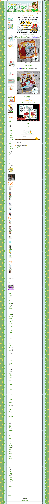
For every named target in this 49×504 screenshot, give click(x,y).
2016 (9, 159)
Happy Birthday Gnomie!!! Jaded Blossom (11, 148)
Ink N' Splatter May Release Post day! (11, 133)
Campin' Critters (10, 308)
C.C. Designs (10, 305)
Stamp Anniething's (10, 453)
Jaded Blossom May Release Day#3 (11, 137)
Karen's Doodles (10, 368)
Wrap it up (10, 491)
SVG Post (9, 472)
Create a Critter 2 (10, 323)
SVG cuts (9, 469)
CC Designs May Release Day (10, 141)
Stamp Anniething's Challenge (10, 456)
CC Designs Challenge (10, 313)
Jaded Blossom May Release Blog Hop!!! (11, 135)
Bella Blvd (10, 300)
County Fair (10, 321)
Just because (10, 366)
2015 (9, 160)
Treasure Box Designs (11, 483)
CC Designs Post (10, 314)
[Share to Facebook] (25, 136)
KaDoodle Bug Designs (10, 367)
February (10, 151)
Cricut (9, 324)
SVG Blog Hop (10, 468)
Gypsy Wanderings (10, 347)
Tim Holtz (9, 481)
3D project (10, 293)
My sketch (9, 411)
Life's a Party (10, 373)
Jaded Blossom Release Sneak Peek (11, 363)
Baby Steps (10, 298)
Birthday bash (10, 301)
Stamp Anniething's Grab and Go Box (10, 457)
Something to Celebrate (10, 449)
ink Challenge (10, 353)
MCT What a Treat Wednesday (10, 399)
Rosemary (28, 123)
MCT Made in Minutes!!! (10, 387)
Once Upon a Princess (11, 413)
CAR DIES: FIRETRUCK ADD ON (34, 69)
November (10, 122)
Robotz (9, 436)
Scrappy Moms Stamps (11, 441)
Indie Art (9, 352)
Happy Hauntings (10, 350)
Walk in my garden (10, 485)
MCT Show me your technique (10, 392)
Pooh (9, 427)
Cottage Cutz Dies (10, 320)
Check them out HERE (31, 34)
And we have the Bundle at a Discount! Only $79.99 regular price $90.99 (28, 102)
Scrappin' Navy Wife (11, 254)
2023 (9, 153)
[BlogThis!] (23, 136)
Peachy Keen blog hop (11, 421)
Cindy (28, 124)
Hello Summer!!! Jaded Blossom (11, 132)
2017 (9, 158)
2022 (9, 154)
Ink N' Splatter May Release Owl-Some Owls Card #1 (11, 144)
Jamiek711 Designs (11, 191)
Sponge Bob (10, 451)
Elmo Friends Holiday (11, 330)
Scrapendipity (10, 230)
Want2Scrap (10, 486)
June (9, 126)
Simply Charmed (10, 446)
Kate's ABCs (10, 369)
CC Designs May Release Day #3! (11, 142)
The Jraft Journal (10, 479)
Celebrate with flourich (11, 316)
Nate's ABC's (10, 412)
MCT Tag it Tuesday (10, 394)
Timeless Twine (10, 482)
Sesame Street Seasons (10, 443)
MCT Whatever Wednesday (10, 400)
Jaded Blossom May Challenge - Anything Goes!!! (11, 146)
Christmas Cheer (10, 318)
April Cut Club (10, 295)
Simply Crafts (10, 447)
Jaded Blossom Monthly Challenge (10, 360)
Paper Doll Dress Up (11, 416)
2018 (9, 157)
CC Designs (10, 311)
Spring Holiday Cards (11, 452)
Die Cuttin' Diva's (10, 326)
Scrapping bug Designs (10, 438)
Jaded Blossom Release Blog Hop (10, 361)
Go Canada (10, 345)
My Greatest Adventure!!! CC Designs (11, 128)
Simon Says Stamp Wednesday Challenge (11, 445)
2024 (9, 120)
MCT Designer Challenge (10, 383)
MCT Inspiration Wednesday (10, 385)
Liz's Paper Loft (10, 249)
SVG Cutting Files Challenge (10, 471)
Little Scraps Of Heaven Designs (10, 374)
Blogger (25, 498)
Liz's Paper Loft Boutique (10, 375)
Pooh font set (10, 428)
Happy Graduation (10, 349)
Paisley (9, 415)
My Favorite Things (10, 409)
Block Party (10, 302)
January (10, 152)
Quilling (9, 434)
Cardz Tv (9, 310)
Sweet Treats (10, 474)
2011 (9, 163)
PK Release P (10, 425)
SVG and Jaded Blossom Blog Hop (10, 467)
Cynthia (28, 126)
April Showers (10, 296)
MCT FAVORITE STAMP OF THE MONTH (10, 384)
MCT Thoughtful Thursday (10, 396)
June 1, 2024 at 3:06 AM (19, 146)
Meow (9, 404)
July (9, 125)
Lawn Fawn (10, 371)
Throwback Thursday (11, 480)
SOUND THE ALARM (28, 64)
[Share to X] (24, 136)
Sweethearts (10, 475)
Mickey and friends (10, 405)
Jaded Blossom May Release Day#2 (11, 138)
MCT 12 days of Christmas (10, 377)
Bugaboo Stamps (10, 303)
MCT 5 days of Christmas (10, 380)
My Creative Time (10, 235)
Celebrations (10, 317)
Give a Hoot (10, 344)
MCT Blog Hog (10, 381)
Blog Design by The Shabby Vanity (24, 500)
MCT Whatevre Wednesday (10, 402)
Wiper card (10, 490)
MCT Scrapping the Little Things (10, 389)
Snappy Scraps (10, 220)
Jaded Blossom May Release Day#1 (11, 139)
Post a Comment (17, 147)
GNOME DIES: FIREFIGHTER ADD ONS (25, 36)
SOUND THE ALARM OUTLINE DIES (23, 37)
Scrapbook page (10, 437)
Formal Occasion (10, 339)
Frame (9, 341)
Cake (9, 307)
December (10, 121)
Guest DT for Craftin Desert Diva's (10, 346)
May (9, 127)
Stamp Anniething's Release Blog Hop (10, 460)
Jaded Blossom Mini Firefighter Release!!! (11, 130)
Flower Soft (10, 338)
